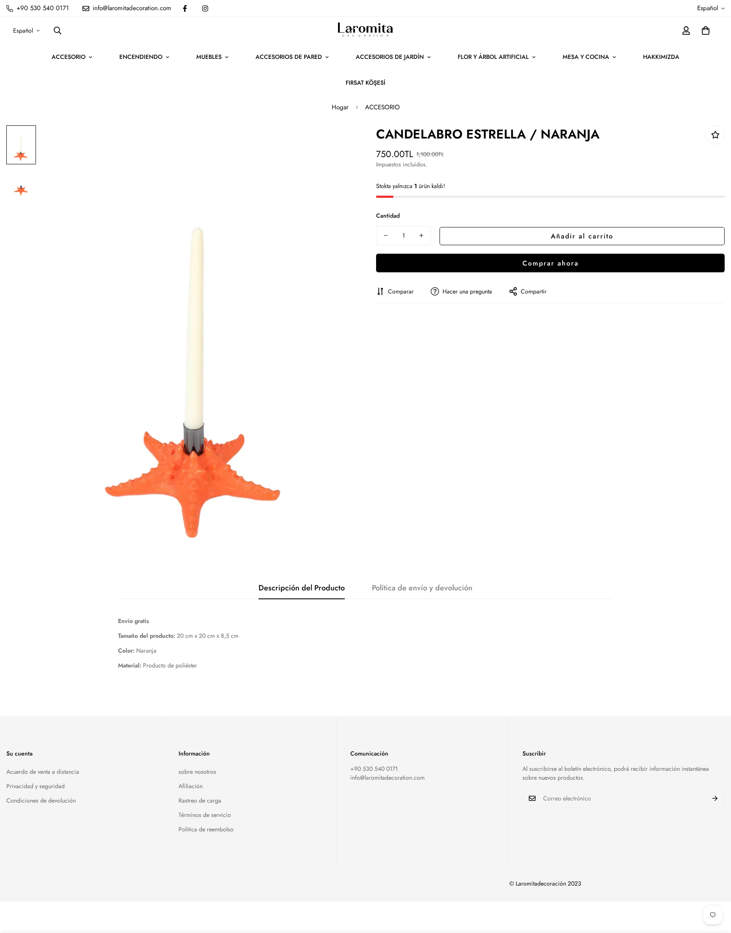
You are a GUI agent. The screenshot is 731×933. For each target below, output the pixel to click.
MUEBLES (209, 57)
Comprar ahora (550, 263)
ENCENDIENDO (140, 57)
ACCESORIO (68, 57)
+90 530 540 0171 (374, 768)
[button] (705, 30)
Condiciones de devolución (41, 800)
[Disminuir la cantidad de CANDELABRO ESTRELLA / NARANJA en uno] (385, 235)
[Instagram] (205, 8)
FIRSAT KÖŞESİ (365, 82)
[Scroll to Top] (714, 887)
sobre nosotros (197, 771)
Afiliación (191, 786)
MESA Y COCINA (586, 57)
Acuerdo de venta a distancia (42, 771)
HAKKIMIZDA (661, 57)
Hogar (340, 107)
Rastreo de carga (200, 800)
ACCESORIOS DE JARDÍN (390, 57)
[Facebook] (185, 8)
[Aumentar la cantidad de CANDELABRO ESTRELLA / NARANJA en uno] (421, 235)
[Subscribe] (715, 798)
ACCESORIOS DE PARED (289, 57)
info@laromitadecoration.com (387, 777)
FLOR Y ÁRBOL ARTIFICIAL (493, 57)
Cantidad (388, 215)
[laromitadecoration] (365, 30)
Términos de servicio (205, 815)
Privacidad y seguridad (35, 786)
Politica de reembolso (206, 829)
